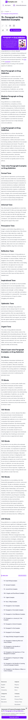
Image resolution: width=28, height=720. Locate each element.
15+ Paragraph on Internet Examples (13, 624)
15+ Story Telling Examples (10, 601)
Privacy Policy (18, 699)
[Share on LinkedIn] (13, 25)
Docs (16, 690)
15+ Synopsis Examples (9, 585)
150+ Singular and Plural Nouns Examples (14, 593)
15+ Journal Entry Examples (10, 589)
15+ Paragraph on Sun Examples (12, 605)
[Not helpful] (7, 30)
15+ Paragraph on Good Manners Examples (14, 614)
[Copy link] (2, 25)
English (7, 11)
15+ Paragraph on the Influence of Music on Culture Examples (14, 670)
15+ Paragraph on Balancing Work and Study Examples (13, 641)
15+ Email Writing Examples (10, 580)
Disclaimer (17, 704)
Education (4, 701)
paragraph (7, 61)
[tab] (7, 5)
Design (3, 696)
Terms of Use (18, 701)
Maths (3, 687)
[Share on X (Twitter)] (6, 25)
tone (25, 59)
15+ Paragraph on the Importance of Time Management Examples (14, 653)
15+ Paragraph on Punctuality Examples (13, 610)
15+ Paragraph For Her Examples (12, 632)
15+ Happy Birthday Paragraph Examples (14, 636)
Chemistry (4, 690)
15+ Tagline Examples (9, 597)
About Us (17, 696)
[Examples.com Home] (11, 2)
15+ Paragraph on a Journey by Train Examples (13, 619)
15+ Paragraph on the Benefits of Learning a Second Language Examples (14, 664)
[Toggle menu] (3, 2)
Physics (17, 684)
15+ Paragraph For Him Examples (12, 628)
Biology (17, 687)
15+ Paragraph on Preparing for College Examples (13, 658)
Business (3, 699)
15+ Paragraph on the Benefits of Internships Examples (12, 647)
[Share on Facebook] (10, 25)
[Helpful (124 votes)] (3, 30)
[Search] (22, 1)
